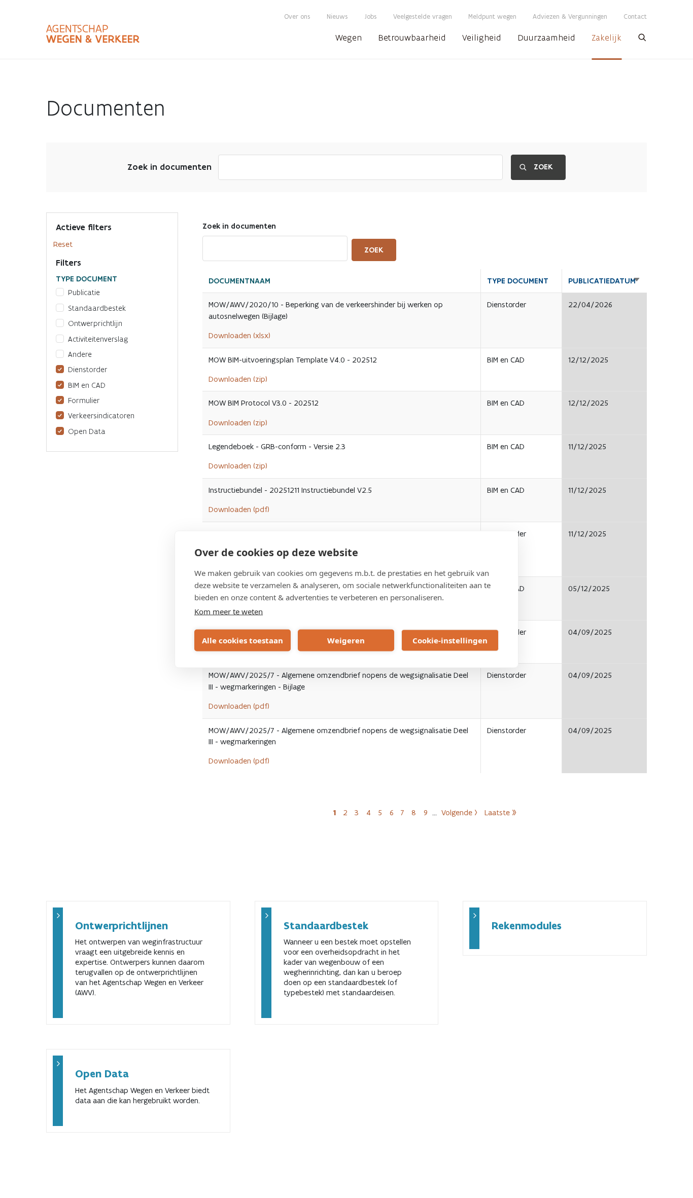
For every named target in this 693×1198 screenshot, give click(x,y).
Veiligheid (481, 37)
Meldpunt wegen (492, 16)
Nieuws (337, 16)
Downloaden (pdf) (239, 509)
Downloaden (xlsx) (239, 335)
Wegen (348, 37)
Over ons (297, 16)
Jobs (370, 16)
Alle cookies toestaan (242, 640)
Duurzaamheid (546, 37)
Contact (635, 16)
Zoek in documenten (169, 166)
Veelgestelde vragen (422, 16)
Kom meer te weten (228, 611)
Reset (63, 244)
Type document (517, 281)
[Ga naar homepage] (93, 34)
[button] (642, 40)
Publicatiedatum (604, 281)
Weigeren (346, 640)
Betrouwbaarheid (412, 37)
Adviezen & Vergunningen (570, 16)
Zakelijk (606, 37)
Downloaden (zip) (238, 379)
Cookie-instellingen (450, 640)
